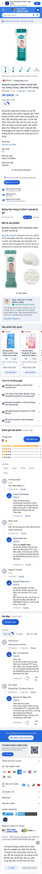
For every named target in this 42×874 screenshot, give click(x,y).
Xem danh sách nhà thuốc (21, 738)
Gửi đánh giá (31, 439)
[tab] (6, 358)
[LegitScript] (13, 819)
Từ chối (11, 868)
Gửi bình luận (10, 622)
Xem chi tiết (10, 372)
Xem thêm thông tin (11, 319)
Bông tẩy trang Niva (9, 235)
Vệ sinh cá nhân (27, 21)
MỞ (37, 3)
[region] (21, 45)
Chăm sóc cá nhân (12, 21)
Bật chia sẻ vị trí (11, 182)
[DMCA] (26, 814)
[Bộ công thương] (7, 814)
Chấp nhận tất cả (29, 868)
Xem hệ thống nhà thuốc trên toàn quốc (21, 733)
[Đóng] (2, 3)
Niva (26, 81)
